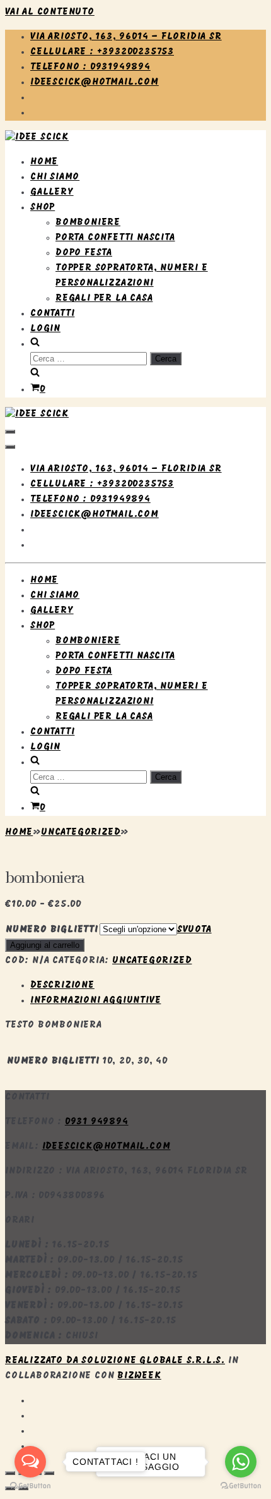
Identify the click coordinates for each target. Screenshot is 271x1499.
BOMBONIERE (87, 223)
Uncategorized (80, 832)
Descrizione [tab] (62, 985)
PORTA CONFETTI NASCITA (115, 238)
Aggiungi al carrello (44, 945)
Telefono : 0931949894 (90, 67)
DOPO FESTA (83, 253)
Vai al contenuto (50, 12)
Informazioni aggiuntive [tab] (95, 1000)
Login (45, 329)
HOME (44, 162)
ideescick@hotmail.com (94, 82)
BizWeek (139, 1376)
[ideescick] (37, 137)
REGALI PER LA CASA (104, 298)
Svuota (194, 930)
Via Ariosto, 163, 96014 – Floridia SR (126, 37)
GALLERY (52, 192)
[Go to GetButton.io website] (241, 1486)
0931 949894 (97, 1122)
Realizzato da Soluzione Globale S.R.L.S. (115, 1361)
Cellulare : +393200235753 (102, 52)
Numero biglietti (52, 930)
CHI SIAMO (54, 177)
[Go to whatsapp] (241, 1462)
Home (19, 832)
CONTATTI (52, 314)
